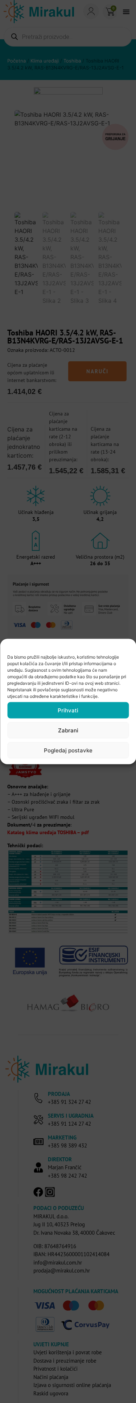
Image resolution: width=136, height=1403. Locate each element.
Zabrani (68, 730)
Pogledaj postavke (68, 750)
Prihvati (68, 710)
